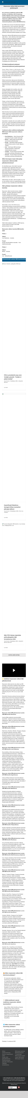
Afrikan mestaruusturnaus (6, 1052)
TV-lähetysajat (18, 1054)
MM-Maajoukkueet (19, 1052)
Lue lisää (6, 387)
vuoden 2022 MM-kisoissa (14, 204)
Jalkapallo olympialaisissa (5, 1064)
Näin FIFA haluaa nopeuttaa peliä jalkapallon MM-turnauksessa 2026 (12, 637)
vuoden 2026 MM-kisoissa (19, 30)
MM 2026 (10, 642)
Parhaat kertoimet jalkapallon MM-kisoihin (7, 1061)
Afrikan (7, 69)
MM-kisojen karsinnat (20, 1051)
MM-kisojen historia (19, 1058)
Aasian (3, 69)
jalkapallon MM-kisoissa (11, 691)
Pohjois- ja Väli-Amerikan (15, 69)
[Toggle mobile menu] (25, 2)
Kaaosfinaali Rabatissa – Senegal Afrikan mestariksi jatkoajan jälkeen (12, 507)
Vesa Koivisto (6, 381)
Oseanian (10, 71)
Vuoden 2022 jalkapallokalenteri (6, 1058)
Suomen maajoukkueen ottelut (7, 1055)
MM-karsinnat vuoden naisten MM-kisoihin (20, 1056)
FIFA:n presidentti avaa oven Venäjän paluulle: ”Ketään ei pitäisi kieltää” (13, 377)
